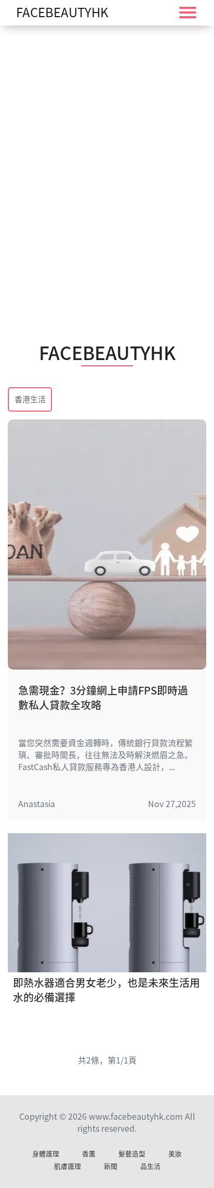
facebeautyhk (62, 12)
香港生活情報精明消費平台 (30, 400)
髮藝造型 (131, 1153)
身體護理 (45, 1153)
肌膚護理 (67, 1166)
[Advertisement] (107, 159)
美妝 (175, 1153)
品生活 (150, 1166)
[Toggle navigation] (188, 12)
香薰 (89, 1153)
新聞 (110, 1166)
